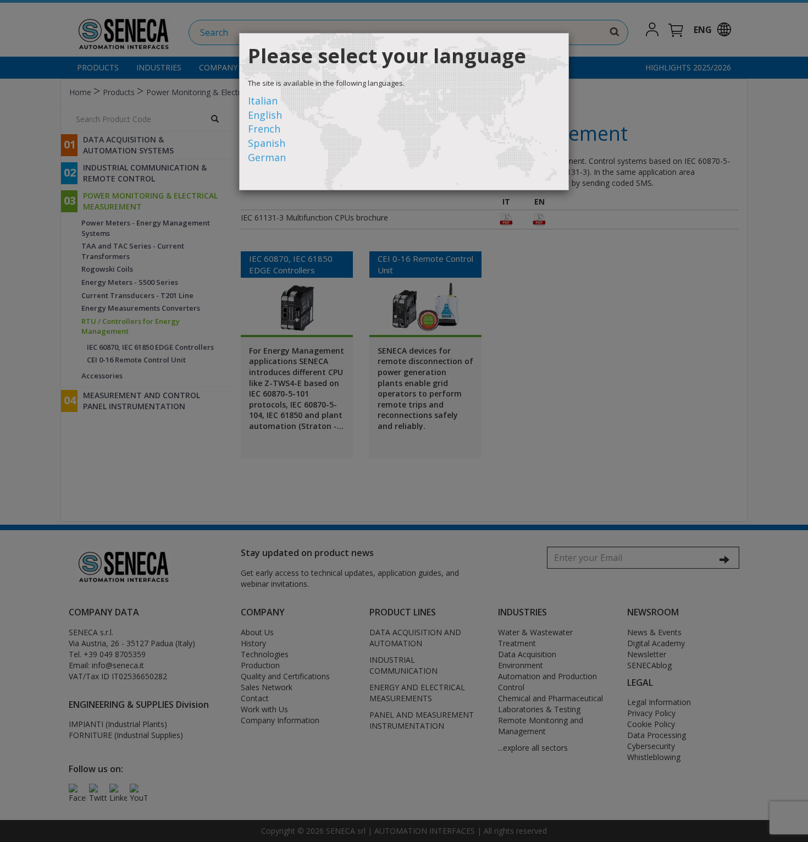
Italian (263, 100)
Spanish (266, 143)
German (267, 157)
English (265, 115)
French (264, 128)
